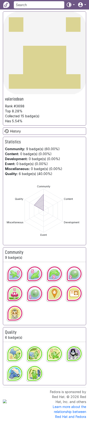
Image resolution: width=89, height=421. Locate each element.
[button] (70, 5)
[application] (43, 210)
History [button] (15, 131)
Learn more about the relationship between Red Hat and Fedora (69, 412)
